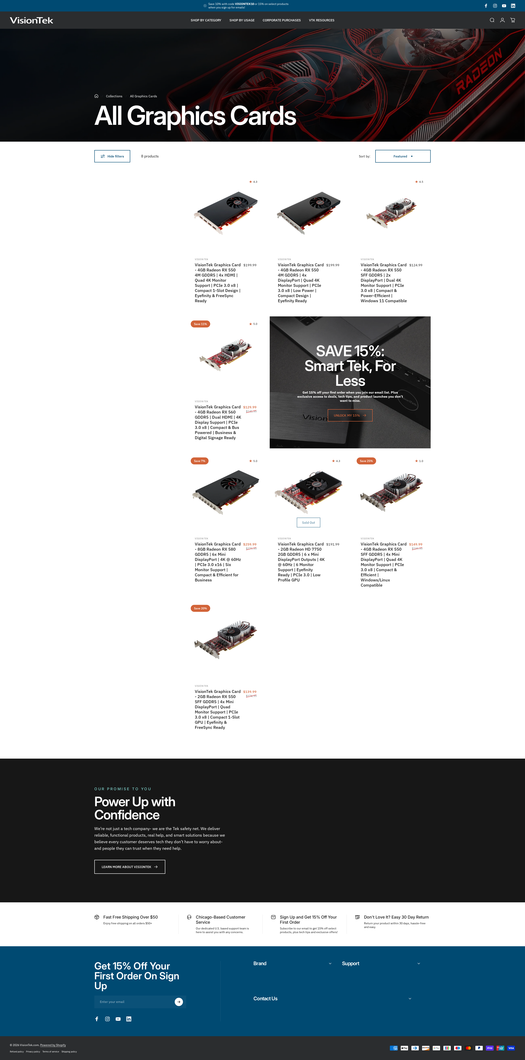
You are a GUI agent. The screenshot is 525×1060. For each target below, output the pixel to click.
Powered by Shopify (53, 1045)
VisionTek (201, 259)
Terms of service (50, 1051)
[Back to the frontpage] (96, 96)
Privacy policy (33, 1051)
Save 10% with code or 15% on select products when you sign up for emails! (248, 5)
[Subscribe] (179, 1002)
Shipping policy (69, 1051)
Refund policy (17, 1051)
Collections (114, 96)
